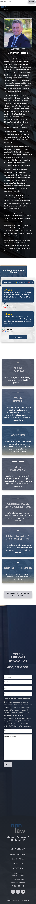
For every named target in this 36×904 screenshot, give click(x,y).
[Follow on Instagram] (23, 892)
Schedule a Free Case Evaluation (18, 594)
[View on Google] (4, 330)
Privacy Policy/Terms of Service (18, 900)
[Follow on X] (18, 892)
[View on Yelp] (4, 306)
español (31, 2)
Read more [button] (8, 299)
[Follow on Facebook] (13, 892)
